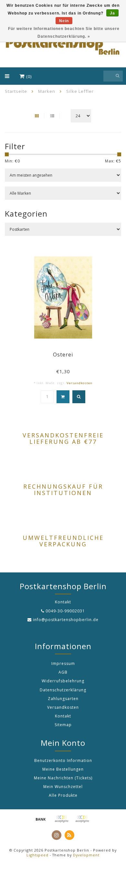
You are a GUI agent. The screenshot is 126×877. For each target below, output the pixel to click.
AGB (63, 672)
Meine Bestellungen (63, 769)
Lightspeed (37, 855)
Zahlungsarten (63, 698)
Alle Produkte (63, 795)
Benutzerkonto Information (63, 760)
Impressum (63, 663)
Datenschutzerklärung (63, 690)
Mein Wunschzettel (63, 786)
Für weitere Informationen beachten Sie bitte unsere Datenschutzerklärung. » (64, 32)
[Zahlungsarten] (41, 819)
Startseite (16, 91)
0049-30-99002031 (65, 611)
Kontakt (63, 716)
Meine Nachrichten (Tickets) (63, 778)
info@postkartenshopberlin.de (66, 619)
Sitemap (63, 724)
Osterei (63, 354)
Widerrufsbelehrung (63, 681)
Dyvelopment (86, 855)
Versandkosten (79, 383)
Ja (112, 13)
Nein (64, 21)
